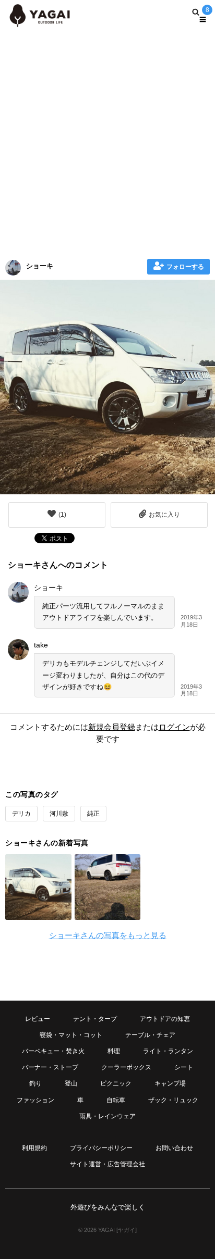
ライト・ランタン (168, 1051)
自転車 (115, 1100)
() (62, 514)
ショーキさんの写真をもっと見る (107, 935)
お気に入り (164, 514)
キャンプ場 (170, 1083)
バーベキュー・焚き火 (53, 1051)
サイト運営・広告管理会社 (107, 1164)
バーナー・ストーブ (50, 1067)
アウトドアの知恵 (165, 1018)
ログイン (174, 726)
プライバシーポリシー (101, 1148)
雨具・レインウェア (107, 1116)
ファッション (35, 1100)
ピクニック (116, 1083)
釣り (35, 1083)
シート (183, 1067)
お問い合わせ (174, 1148)
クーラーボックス (126, 1067)
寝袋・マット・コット (71, 1035)
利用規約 (34, 1148)
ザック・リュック (173, 1100)
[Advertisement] (107, 141)
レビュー (37, 1018)
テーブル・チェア (150, 1035)
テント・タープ (95, 1018)
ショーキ (39, 266)
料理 (114, 1051)
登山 (71, 1083)
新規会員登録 (111, 726)
